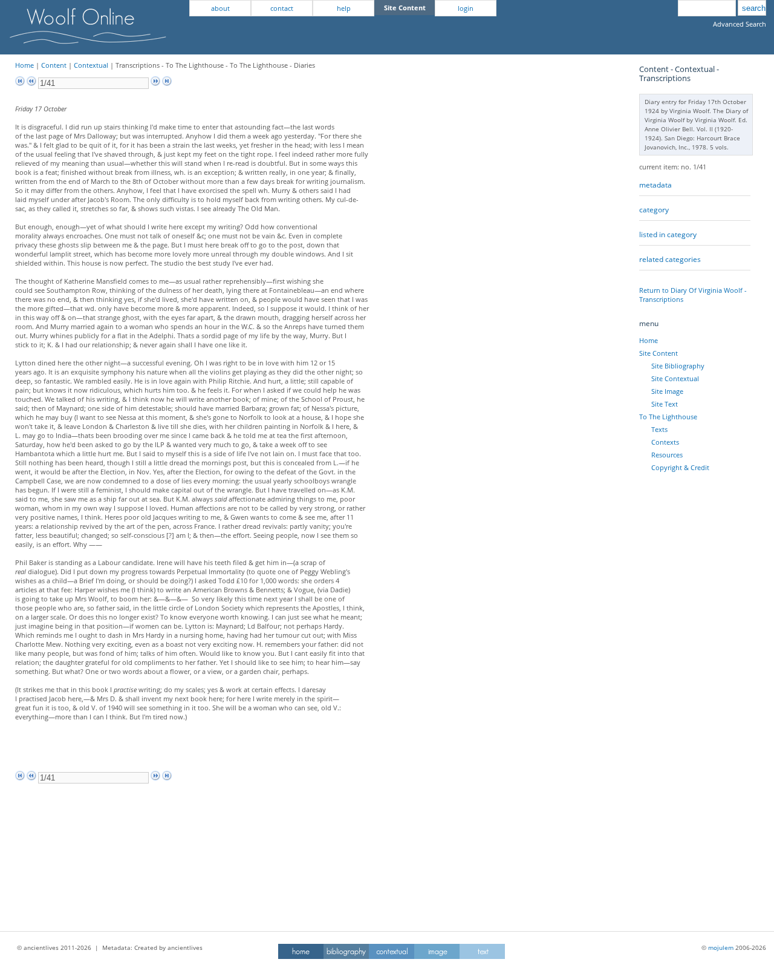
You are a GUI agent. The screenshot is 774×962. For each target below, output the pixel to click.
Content (54, 65)
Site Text (664, 403)
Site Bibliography (677, 365)
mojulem (720, 947)
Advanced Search (739, 23)
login (465, 8)
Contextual (91, 65)
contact (281, 8)
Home (24, 65)
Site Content (658, 353)
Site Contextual (675, 378)
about (220, 8)
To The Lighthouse (668, 416)
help (344, 8)
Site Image (667, 391)
